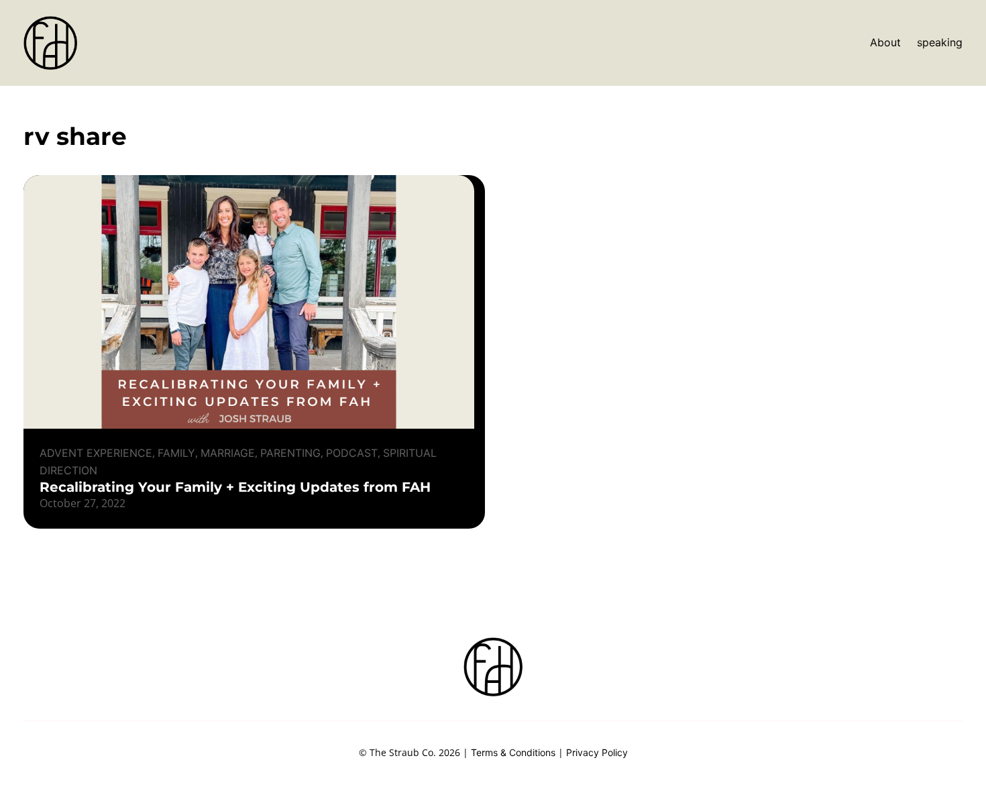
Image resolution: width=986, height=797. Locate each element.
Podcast (352, 453)
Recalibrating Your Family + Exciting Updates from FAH (235, 487)
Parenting (290, 453)
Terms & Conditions (513, 752)
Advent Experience (96, 453)
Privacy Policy (597, 752)
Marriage (228, 453)
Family (176, 453)
